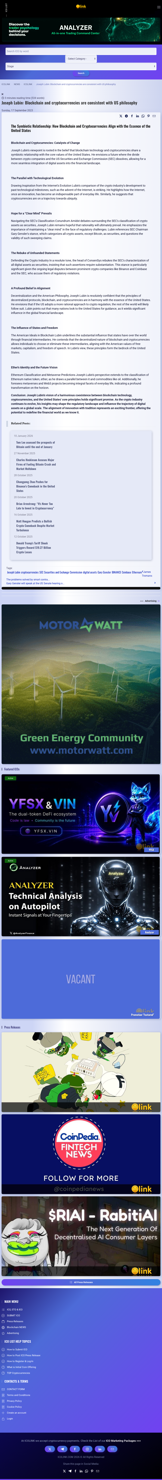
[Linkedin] (137, 115)
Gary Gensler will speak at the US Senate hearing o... (35, 583)
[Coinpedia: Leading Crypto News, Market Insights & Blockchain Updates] (81, 1154)
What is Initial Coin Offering (21, 1367)
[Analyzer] (81, 29)
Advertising (150, 601)
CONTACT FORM (16, 1389)
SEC (41, 572)
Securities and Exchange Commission (63, 572)
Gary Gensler (104, 572)
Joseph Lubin (13, 572)
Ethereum (137, 572)
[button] (158, 7)
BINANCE (116, 572)
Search (81, 73)
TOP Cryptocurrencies (18, 1373)
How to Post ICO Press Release (23, 1355)
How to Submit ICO (17, 1349)
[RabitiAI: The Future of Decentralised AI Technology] (81, 1236)
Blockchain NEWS (16, 1327)
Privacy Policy (14, 1401)
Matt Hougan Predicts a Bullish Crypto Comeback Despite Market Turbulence (35, 525)
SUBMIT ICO (13, 1315)
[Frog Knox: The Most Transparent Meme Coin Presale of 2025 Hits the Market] (81, 1072)
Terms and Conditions (18, 1395)
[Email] (154, 115)
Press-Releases (15, 1321)
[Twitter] (120, 115)
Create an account (16, 1412)
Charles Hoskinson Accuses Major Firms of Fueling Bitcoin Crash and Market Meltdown (36, 464)
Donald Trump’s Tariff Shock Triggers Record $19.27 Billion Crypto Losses (33, 547)
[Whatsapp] (143, 115)
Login (10, 1418)
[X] (50, 1449)
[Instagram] (87, 1449)
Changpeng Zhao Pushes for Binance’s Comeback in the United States (35, 486)
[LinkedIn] (100, 1449)
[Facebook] (75, 1449)
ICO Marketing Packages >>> (123, 1440)
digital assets (90, 572)
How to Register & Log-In (20, 1361)
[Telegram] (126, 115)
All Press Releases (83, 1282)
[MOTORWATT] (81, 683)
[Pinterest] (148, 115)
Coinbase (126, 572)
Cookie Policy (14, 1406)
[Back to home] (81, 7)
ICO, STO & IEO (14, 1309)
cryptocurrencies (30, 572)
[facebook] (132, 115)
